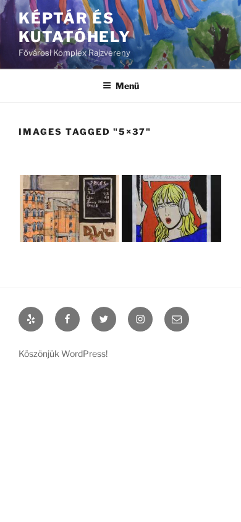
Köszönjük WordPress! (63, 353)
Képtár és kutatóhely (75, 27)
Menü (127, 85)
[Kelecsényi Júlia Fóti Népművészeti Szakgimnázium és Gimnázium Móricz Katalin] (69, 208)
